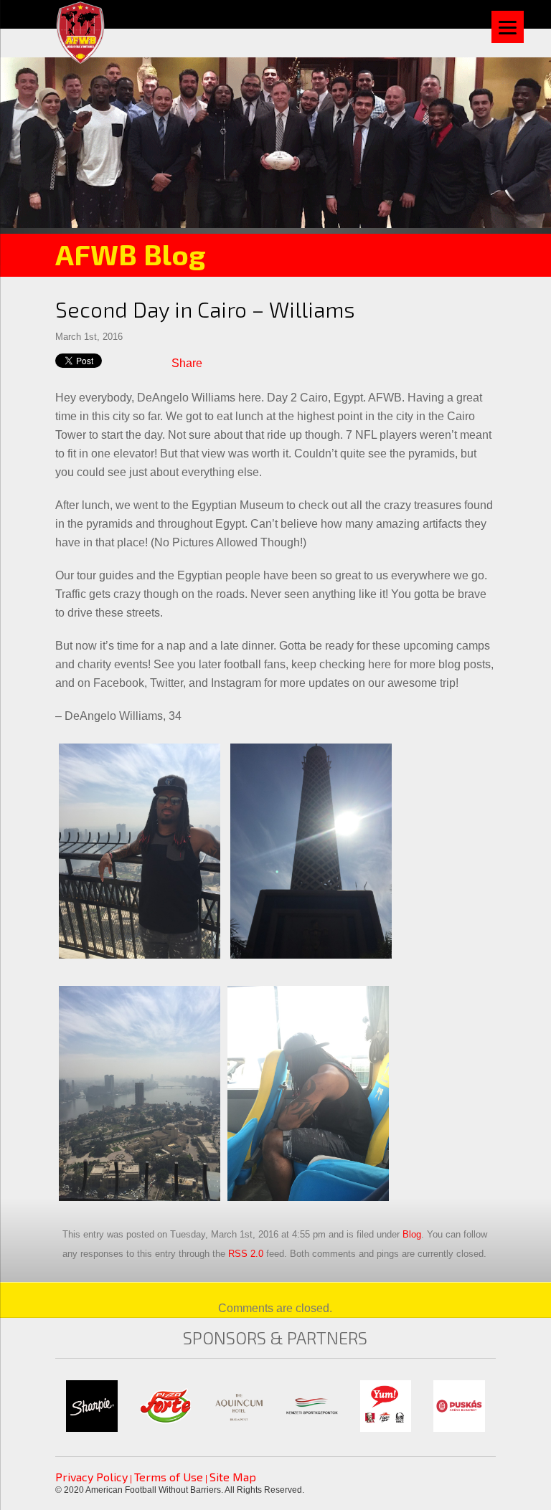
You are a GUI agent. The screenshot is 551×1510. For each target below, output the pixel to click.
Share (186, 363)
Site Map (232, 1476)
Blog (411, 1234)
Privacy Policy (91, 1476)
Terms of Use (168, 1476)
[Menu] (507, 27)
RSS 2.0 (245, 1253)
